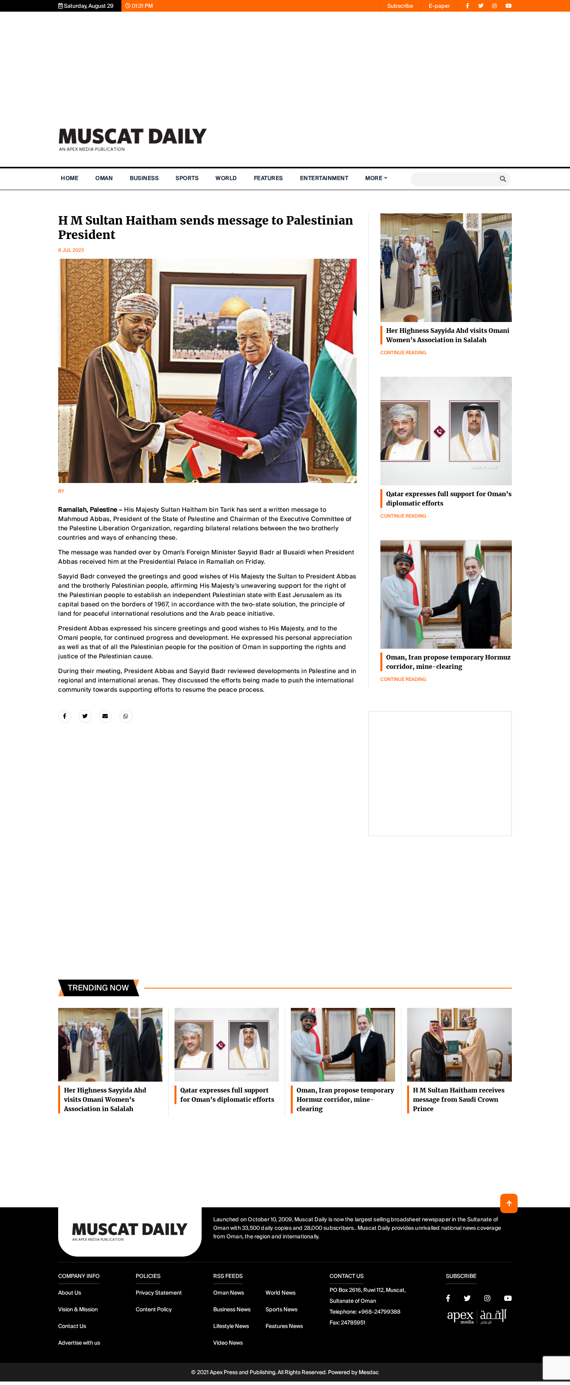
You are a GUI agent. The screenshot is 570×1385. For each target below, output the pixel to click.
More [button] (373, 178)
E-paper (439, 5)
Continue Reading (403, 353)
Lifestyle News (231, 1326)
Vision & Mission (78, 1309)
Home (69, 178)
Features (268, 178)
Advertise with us (79, 1342)
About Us (69, 1292)
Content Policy (154, 1309)
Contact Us (72, 1326)
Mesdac (369, 1372)
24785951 (353, 1322)
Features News (284, 1326)
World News (280, 1292)
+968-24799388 (379, 1311)
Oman (104, 178)
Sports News (281, 1309)
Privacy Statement (159, 1292)
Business (144, 178)
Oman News (228, 1292)
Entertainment (324, 178)
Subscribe (400, 5)
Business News (231, 1309)
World (226, 178)
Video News (228, 1342)
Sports (187, 178)
